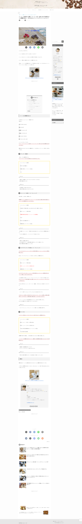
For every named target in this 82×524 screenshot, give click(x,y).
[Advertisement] (34, 24)
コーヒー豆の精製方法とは (32, 99)
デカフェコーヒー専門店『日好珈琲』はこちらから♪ (34, 77)
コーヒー (21, 411)
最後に (29, 111)
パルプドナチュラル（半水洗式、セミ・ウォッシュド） (34, 107)
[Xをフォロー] (32, 406)
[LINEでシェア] (38, 47)
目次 (34, 97)
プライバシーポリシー (60, 521)
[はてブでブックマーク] (34, 47)
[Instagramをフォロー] (33, 406)
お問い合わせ (54, 521)
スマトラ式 (30, 109)
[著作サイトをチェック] (30, 406)
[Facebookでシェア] (30, 47)
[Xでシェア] (26, 47)
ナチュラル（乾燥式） (32, 101)
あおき (27, 386)
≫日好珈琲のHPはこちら (30, 402)
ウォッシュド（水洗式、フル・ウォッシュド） (34, 104)
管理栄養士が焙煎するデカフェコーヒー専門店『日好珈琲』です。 (57, 99)
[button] (42, 47)
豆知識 (24, 411)
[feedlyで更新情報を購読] (35, 406)
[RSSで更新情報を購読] (37, 406)
